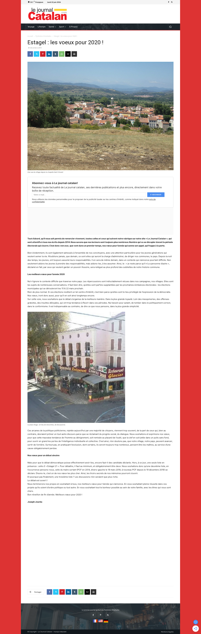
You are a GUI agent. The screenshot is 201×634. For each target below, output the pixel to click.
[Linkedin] (49, 54)
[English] (100, 622)
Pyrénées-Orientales (43, 36)
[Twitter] (172, 2)
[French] (95, 622)
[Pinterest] (43, 54)
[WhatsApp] (61, 54)
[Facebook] (168, 2)
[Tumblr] (55, 54)
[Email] (68, 54)
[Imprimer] (74, 54)
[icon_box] (65, 3)
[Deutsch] (106, 622)
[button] (170, 27)
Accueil (30, 36)
